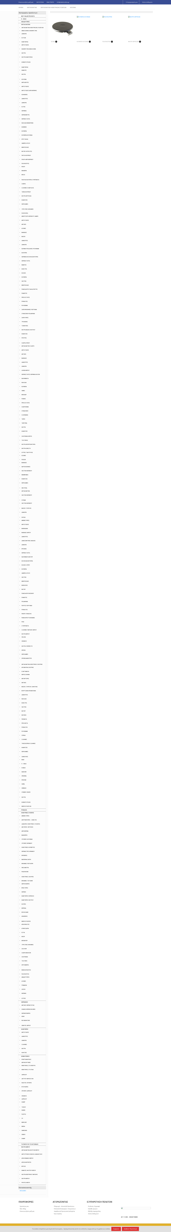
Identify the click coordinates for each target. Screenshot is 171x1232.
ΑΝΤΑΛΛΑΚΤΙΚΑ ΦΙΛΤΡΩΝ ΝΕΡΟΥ (30, 1150)
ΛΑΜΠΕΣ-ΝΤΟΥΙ (26, 143)
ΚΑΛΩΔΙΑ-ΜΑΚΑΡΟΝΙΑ (27, 123)
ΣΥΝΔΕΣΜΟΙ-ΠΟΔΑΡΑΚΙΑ (28, 313)
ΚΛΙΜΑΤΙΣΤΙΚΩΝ (26, 62)
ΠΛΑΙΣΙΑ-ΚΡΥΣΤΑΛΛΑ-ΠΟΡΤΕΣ (30, 289)
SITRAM (24, 500)
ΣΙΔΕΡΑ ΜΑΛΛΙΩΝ (26, 952)
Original (24, 776)
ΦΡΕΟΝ (23, 650)
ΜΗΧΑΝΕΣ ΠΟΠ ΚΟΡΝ (27, 863)
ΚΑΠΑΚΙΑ (24, 993)
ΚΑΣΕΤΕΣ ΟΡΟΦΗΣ (27, 1082)
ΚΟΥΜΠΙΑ (24, 131)
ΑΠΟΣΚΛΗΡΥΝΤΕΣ (26, 1162)
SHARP (23, 1102)
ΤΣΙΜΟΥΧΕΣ (25, 325)
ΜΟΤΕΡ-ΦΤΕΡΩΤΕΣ (27, 151)
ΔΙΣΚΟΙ (23, 989)
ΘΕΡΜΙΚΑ (24, 110)
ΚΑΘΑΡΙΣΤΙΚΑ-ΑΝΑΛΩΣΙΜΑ (29, 49)
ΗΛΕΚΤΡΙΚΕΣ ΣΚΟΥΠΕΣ (28, 876)
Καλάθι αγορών (92, 1209)
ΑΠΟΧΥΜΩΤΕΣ (25, 924)
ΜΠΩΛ (23, 174)
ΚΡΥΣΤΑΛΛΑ (25, 139)
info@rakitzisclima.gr (63, 2)
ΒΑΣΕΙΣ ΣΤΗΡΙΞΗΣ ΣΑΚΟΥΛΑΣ (30, 686)
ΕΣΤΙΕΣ (23, 106)
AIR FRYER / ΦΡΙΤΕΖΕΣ (27, 827)
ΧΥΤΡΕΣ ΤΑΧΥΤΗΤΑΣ (27, 452)
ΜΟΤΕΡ (24, 589)
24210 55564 (40, 2)
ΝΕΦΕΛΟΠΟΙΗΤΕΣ (26, 970)
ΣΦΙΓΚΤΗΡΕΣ (25, 317)
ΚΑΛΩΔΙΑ (24, 382)
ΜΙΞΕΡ (23, 936)
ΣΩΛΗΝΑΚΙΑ (25, 415)
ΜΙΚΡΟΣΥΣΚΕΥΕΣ (26, 921)
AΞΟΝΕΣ (24, 455)
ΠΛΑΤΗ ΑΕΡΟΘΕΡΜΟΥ (27, 159)
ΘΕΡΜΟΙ (24, 892)
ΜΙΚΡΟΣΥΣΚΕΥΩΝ (26, 806)
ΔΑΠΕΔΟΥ (24, 1074)
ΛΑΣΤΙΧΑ (24, 281)
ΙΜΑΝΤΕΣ (24, 265)
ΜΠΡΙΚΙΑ (24, 908)
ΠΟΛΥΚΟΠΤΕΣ (25, 163)
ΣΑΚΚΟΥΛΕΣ (25, 756)
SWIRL (23, 784)
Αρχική (21, 7)
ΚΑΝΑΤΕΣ (24, 70)
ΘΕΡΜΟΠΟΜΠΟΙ (26, 1013)
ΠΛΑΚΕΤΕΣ (24, 293)
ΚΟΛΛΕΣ (24, 273)
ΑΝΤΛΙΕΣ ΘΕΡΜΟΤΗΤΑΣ (28, 1005)
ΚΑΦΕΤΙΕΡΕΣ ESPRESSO (28, 896)
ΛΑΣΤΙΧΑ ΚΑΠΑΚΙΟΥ (27, 470)
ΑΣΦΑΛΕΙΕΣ (25, 94)
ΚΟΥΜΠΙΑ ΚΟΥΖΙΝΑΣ (27, 135)
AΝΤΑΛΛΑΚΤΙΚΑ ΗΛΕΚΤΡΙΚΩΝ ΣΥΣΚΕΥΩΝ (53, 7)
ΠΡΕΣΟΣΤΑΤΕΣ (26, 297)
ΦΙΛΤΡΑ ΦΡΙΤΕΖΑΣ (26, 196)
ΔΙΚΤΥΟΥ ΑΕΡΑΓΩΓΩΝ (27, 1078)
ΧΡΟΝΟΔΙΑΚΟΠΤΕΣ (27, 658)
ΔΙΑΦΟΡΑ (24, 33)
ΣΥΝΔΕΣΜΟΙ (25, 411)
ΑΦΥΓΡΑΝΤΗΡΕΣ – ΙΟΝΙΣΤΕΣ (29, 820)
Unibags (24, 788)
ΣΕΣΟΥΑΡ (24, 948)
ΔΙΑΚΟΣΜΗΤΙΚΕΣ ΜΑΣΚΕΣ (29, 540)
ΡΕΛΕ (23, 621)
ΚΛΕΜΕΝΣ (24, 127)
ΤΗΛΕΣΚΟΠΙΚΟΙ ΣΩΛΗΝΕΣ (29, 743)
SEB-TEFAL (24, 488)
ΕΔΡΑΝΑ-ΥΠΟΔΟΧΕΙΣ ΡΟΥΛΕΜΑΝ (30, 248)
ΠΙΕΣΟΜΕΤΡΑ (25, 867)
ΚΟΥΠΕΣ (24, 904)
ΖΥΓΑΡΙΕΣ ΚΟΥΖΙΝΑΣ (27, 839)
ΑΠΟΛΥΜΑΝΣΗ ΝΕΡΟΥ (27, 1158)
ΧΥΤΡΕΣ (24, 998)
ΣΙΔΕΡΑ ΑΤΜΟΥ (26, 343)
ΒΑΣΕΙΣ (23, 236)
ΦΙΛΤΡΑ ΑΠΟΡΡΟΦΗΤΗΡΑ (28, 444)
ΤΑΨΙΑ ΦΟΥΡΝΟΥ (26, 192)
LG (22, 1118)
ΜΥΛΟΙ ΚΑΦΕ (25, 912)
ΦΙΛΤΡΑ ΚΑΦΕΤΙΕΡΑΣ (27, 57)
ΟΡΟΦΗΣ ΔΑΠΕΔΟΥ (27, 1091)
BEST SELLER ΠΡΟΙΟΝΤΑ (28, 16)
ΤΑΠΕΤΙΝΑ (24, 423)
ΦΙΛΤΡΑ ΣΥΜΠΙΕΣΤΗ (27, 646)
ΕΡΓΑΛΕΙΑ (24, 548)
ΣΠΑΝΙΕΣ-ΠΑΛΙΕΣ (26, 792)
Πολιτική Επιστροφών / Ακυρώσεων (65, 1209)
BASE (23, 759)
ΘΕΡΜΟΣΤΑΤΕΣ (26, 119)
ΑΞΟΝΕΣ (24, 228)
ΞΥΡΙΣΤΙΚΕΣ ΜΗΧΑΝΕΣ (28, 209)
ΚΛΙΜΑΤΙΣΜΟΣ (25, 1056)
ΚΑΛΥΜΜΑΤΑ (25, 378)
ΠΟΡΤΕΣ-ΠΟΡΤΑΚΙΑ (27, 605)
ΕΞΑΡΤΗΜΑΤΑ (25, 671)
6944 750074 (50, 2)
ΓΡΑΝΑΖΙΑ (24, 810)
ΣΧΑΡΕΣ (24, 183)
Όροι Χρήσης (58, 1214)
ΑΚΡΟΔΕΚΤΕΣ (25, 82)
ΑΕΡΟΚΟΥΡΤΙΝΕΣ (26, 1062)
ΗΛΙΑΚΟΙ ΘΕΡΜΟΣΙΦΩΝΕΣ (28, 1009)
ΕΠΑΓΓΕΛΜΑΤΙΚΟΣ (26, 1059)
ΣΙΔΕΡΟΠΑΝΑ (25, 407)
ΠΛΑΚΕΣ (24, 398)
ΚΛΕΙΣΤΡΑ (24, 269)
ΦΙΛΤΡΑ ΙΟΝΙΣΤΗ (26, 448)
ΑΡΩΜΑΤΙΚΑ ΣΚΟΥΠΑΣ (28, 667)
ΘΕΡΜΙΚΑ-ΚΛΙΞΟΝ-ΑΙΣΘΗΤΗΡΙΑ (30, 256)
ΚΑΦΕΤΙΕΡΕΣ (24, 1029)
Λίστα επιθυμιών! (93, 1214)
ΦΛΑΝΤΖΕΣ (25, 200)
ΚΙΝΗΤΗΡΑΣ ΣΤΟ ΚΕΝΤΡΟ (28, 1065)
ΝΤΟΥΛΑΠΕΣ (25, 1086)
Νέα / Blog (23, 1209)
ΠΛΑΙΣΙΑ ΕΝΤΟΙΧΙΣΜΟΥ (28, 593)
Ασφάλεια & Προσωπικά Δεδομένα (64, 1211)
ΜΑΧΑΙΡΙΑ (24, 170)
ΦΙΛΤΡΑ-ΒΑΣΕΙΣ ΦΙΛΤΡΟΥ (28, 329)
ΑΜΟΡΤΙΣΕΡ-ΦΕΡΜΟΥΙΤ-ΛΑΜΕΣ (30, 216)
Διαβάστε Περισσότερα (130, 1229)
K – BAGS (23, 19)
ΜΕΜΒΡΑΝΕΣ (25, 474)
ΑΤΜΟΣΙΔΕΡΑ (25, 928)
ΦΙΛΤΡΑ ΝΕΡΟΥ (26, 634)
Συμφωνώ (116, 1229)
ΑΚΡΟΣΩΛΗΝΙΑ (26, 674)
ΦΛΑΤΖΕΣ (24, 1052)
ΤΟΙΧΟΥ (24, 1107)
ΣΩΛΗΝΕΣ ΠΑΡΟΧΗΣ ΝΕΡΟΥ (29, 630)
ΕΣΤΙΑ (23, 932)
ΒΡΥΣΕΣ (24, 1166)
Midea (23, 1126)
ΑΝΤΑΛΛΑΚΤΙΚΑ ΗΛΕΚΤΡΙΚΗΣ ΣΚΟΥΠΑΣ (32, 664)
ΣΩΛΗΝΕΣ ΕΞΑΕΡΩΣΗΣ (28, 188)
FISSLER (24, 459)
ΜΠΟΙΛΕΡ (24, 394)
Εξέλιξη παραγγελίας (94, 1211)
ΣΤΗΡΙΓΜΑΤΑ (25, 626)
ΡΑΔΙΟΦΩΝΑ (25, 871)
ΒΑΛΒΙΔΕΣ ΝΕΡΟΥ (26, 532)
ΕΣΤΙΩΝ (24, 37)
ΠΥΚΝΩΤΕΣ (25, 301)
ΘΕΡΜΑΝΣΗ (24, 1002)
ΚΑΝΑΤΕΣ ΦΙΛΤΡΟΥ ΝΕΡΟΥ (29, 1170)
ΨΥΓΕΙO (24, 517)
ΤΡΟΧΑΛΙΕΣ (25, 321)
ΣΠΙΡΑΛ (24, 735)
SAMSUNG (24, 1130)
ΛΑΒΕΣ (23, 390)
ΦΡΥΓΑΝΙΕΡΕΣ (25, 965)
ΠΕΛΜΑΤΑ (24, 719)
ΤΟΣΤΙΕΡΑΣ (25, 440)
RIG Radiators (26, 1020)
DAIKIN (23, 1110)
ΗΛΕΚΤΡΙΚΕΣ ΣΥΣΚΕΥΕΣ (27, 813)
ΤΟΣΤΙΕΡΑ (24, 961)
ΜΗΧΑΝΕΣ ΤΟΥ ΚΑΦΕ (27, 880)
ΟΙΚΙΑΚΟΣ (24, 641)
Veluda (24, 637)
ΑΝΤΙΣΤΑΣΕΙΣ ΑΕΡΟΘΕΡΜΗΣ (29, 90)
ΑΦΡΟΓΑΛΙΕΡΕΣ (26, 884)
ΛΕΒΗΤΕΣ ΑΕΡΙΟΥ (26, 1025)
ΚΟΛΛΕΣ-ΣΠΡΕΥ (26, 565)
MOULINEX (23, 1191)
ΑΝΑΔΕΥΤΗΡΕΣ (25, 22)
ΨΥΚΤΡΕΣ (24, 338)
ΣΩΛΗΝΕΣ (24, 739)
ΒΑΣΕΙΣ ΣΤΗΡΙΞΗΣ (26, 508)
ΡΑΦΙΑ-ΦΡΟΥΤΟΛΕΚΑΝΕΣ (28, 617)
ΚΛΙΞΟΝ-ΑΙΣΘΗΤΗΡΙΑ (27, 561)
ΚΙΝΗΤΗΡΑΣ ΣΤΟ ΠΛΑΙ (27, 1069)
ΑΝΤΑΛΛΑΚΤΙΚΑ (32, 7)
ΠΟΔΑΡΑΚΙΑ (25, 601)
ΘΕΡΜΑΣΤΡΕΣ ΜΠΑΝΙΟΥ (28, 851)
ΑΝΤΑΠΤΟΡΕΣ (25, 678)
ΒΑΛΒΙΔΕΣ (24, 232)
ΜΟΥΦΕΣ (24, 715)
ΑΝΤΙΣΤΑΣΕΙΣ (25, 45)
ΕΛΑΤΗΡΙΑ (24, 252)
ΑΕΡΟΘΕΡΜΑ (25, 831)
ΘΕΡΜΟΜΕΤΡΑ (25, 115)
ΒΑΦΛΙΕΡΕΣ (25, 835)
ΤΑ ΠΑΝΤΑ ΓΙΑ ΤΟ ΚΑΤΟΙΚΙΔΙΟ (29, 1144)
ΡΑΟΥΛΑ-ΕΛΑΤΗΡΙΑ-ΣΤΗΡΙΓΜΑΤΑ (30, 179)
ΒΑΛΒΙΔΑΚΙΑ (25, 528)
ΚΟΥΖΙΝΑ (24, 79)
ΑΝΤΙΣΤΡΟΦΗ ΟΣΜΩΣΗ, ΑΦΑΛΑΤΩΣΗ (32, 1154)
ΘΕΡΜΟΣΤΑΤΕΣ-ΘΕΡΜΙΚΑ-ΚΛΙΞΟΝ (31, 374)
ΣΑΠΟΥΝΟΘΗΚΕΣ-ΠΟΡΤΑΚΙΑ (29, 309)
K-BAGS (24, 767)
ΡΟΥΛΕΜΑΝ (25, 305)
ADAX (23, 1016)
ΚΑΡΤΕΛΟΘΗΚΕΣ (26, 466)
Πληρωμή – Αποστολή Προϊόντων (64, 1206)
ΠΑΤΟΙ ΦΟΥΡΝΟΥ (26, 155)
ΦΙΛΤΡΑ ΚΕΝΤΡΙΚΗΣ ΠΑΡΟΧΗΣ (30, 1174)
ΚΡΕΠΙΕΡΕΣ (24, 855)
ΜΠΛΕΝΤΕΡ (25, 940)
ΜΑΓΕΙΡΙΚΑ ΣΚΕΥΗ (26, 859)
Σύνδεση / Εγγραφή (94, 1206)
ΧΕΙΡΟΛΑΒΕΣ (25, 204)
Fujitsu (24, 1114)
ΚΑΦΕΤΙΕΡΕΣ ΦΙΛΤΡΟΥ (27, 900)
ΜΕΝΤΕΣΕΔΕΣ (25, 147)
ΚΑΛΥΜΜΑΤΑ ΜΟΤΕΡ (27, 557)
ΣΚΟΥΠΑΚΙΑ (25, 957)
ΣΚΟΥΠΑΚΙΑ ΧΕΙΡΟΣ (27, 436)
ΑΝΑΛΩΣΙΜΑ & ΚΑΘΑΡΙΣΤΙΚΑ (29, 30)
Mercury (24, 1122)
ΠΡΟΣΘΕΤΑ (25, 723)
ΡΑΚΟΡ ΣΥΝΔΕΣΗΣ (27, 613)
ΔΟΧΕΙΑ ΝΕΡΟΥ (25, 370)
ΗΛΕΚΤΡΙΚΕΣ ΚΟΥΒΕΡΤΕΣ (28, 847)
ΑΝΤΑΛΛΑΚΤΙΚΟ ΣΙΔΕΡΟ (28, 346)
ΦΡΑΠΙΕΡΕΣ (25, 916)
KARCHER (24, 772)
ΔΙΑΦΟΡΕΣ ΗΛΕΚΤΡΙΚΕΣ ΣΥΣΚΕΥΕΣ (31, 824)
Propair (24, 780)
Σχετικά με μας (24, 1206)
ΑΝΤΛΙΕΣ (24, 224)
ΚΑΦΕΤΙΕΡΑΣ (25, 42)
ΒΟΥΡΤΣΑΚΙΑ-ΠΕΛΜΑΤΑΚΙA (29, 690)
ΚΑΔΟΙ (23, 166)
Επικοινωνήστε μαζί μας (27, 1211)
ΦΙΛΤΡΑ (24, 53)
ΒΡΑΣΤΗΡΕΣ (25, 888)
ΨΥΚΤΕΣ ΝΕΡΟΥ (26, 1182)
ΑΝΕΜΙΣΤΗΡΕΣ (25, 520)
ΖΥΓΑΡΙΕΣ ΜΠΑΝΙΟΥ (27, 843)
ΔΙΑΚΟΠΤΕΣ (25, 98)
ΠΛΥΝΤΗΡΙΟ (25, 213)
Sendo (23, 1134)
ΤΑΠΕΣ (23, 419)
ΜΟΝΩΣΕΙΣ (25, 585)
